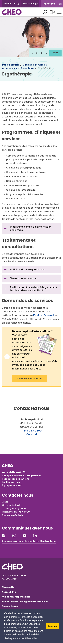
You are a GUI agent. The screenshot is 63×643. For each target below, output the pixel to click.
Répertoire (27, 68)
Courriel (31, 434)
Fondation (28, 3)
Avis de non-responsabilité (16, 597)
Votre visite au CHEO (13, 472)
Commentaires (10, 606)
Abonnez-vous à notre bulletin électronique (29, 541)
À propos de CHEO (12, 485)
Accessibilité (9, 592)
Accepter (52, 626)
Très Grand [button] (41, 53)
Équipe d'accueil (43, 315)
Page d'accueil (10, 64)
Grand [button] (37, 53)
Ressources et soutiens (15, 479)
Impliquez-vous (11, 482)
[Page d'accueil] (12, 12)
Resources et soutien (29, 378)
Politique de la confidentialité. (21, 638)
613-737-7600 (33, 430)
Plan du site (8, 587)
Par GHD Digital (9, 579)
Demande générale (13, 515)
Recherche (9, 3)
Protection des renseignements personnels (25, 601)
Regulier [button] (32, 53)
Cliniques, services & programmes (21, 475)
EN (60, 3)
